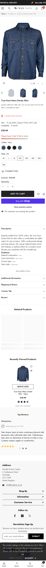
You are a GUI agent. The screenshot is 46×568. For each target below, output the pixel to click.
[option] (23, 51)
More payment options (23, 207)
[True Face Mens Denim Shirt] (23, 373)
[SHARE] (43, 194)
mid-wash (27, 402)
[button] (38, 84)
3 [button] (26, 448)
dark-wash (21, 402)
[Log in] (36, 8)
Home (3, 14)
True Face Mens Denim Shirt (23, 392)
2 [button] (23, 448)
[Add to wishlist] (38, 194)
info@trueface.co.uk (14, 485)
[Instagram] (22, 516)
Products (11, 14)
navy (18, 402)
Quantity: (5, 181)
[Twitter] (30, 516)
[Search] (9, 8)
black (24, 402)
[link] (11, 344)
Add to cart (17, 193)
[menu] (2, 8)
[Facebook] (15, 516)
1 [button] (20, 448)
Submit (36, 536)
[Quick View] (31, 370)
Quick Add (23, 386)
